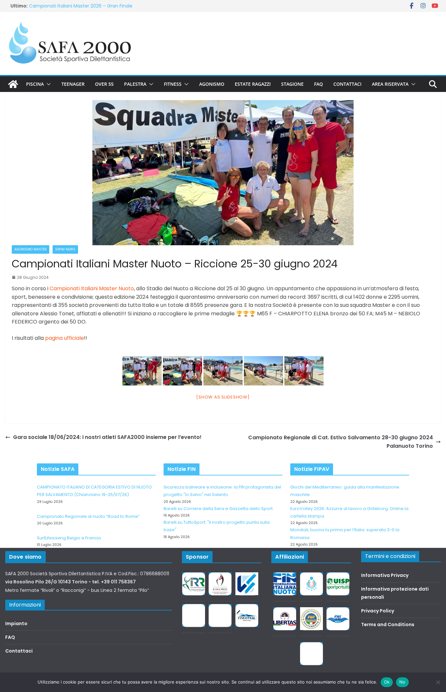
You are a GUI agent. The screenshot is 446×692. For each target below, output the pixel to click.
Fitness (173, 84)
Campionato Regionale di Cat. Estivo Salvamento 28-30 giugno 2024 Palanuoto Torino (340, 442)
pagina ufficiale (64, 338)
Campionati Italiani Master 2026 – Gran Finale (81, 7)
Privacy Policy (377, 611)
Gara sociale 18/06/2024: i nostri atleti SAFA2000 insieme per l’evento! (107, 437)
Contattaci (347, 84)
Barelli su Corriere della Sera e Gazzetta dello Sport (218, 508)
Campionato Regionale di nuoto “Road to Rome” (88, 516)
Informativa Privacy (384, 575)
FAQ (318, 84)
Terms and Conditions (387, 624)
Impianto (16, 623)
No (402, 681)
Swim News (65, 249)
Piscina (35, 84)
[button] (47, 84)
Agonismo (211, 84)
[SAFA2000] (13, 84)
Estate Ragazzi (253, 84)
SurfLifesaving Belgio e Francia (69, 538)
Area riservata (390, 84)
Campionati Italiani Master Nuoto (92, 288)
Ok (387, 681)
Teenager (73, 84)
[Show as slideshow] (222, 397)
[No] (438, 682)
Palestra (135, 84)
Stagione (292, 84)
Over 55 (104, 84)
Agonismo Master (30, 249)
